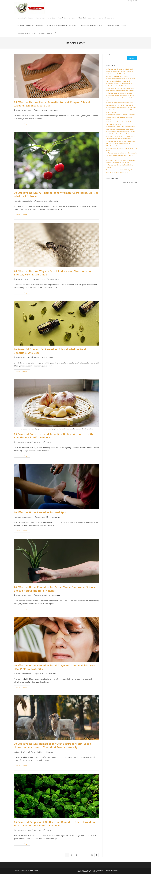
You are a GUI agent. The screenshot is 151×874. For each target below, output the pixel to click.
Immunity (54, 110)
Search (108, 55)
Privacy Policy (100, 870)
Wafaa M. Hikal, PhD (23, 279)
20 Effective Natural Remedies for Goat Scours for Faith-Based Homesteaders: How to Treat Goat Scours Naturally (52, 745)
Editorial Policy (81, 870)
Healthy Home (54, 279)
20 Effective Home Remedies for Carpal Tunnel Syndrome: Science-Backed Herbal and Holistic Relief (55, 588)
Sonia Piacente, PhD (23, 358)
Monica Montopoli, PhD (24, 110)
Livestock (49, 752)
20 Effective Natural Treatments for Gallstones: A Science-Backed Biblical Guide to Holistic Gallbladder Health (120, 143)
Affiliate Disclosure (111, 870)
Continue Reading (23, 124)
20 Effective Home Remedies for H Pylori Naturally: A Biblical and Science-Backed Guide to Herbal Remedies (121, 155)
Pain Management (55, 517)
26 (92, 855)
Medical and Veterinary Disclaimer (87, 871)
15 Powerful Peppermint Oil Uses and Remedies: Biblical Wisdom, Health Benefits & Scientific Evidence (55, 823)
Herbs (51, 358)
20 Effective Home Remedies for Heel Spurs (41, 512)
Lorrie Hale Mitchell (23, 752)
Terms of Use (91, 870)
